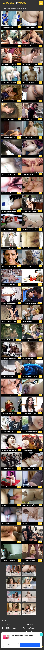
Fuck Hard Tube (28, 628)
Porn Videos (6, 624)
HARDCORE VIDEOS (14, 3)
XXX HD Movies (28, 624)
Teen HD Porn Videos (9, 628)
